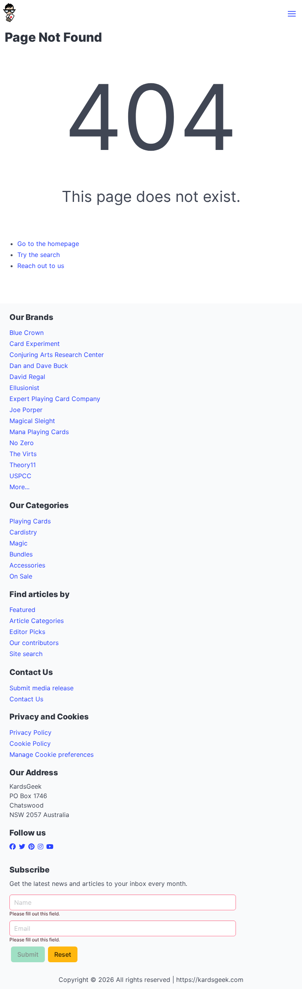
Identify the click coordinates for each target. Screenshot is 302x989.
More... (19, 487)
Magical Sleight (32, 421)
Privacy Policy (30, 732)
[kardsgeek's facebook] (14, 846)
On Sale (20, 576)
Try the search (38, 255)
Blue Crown (26, 332)
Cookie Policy (30, 743)
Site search (25, 654)
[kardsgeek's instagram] (42, 846)
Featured (22, 610)
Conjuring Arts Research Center (56, 355)
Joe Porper (25, 410)
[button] (292, 14)
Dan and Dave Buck (38, 366)
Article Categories (36, 621)
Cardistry (23, 532)
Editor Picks (27, 632)
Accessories (27, 565)
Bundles (21, 554)
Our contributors (34, 643)
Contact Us (26, 699)
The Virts (23, 454)
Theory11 (22, 465)
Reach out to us (40, 266)
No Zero (21, 443)
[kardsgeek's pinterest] (33, 846)
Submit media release (41, 688)
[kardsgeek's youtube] (51, 846)
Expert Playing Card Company (54, 399)
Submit (28, 954)
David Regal (27, 377)
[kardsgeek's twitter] (23, 846)
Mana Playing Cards (39, 432)
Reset (62, 954)
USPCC (20, 476)
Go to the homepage (48, 244)
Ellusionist (24, 388)
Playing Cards (30, 521)
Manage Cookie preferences (51, 754)
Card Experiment (34, 344)
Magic (18, 543)
